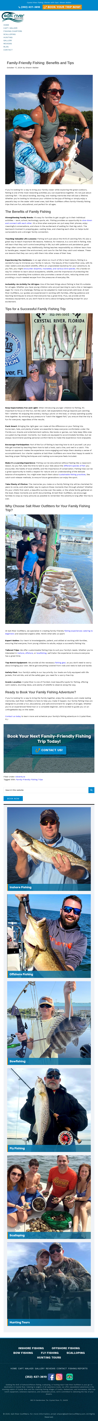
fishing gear (60, 662)
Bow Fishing (23, 1353)
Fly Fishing (17, 1148)
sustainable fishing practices (72, 474)
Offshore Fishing (21, 974)
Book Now (13, 798)
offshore (29, 653)
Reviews (50, 1368)
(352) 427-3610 (30, 6)
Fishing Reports (77, 1368)
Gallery (40, 1368)
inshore (20, 653)
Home (14, 1368)
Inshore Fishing (20, 887)
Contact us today (13, 716)
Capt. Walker (26, 1368)
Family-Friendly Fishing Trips (29, 779)
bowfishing (41, 653)
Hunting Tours (20, 1322)
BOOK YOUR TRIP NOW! (64, 7)
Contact (62, 1368)
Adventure (20, 777)
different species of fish (74, 466)
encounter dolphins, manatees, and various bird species (49, 269)
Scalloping (17, 1235)
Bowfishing (17, 1061)
